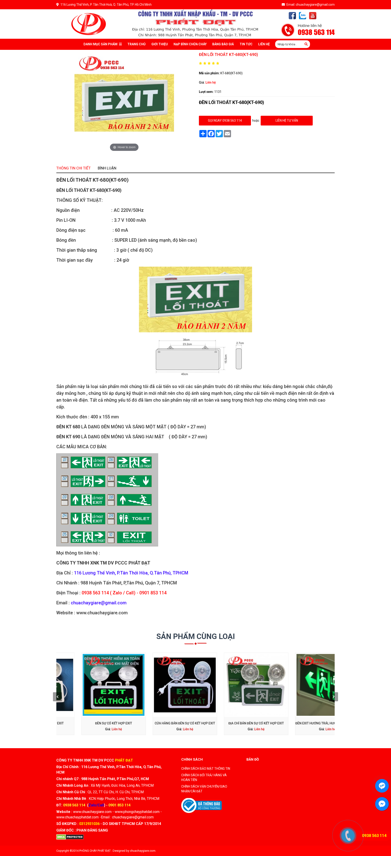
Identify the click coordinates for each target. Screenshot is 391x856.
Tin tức (246, 44)
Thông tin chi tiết (73, 168)
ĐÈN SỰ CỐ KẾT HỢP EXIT (88, 723)
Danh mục (100, 44)
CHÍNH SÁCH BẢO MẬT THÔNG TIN (205, 768)
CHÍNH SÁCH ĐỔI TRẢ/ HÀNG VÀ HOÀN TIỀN (204, 777)
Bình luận (107, 168)
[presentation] (57, 696)
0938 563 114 (316, 32)
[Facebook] (292, 15)
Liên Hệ (264, 44)
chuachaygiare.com (142, 850)
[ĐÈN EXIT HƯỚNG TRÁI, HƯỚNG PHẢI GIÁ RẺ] (302, 685)
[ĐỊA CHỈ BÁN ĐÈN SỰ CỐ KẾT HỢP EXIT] (231, 685)
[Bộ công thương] (201, 805)
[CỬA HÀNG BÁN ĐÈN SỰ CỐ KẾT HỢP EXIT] (160, 685)
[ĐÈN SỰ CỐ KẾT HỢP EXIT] (88, 685)
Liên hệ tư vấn (287, 120)
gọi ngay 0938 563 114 (225, 120)
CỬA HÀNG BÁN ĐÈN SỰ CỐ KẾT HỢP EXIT (160, 723)
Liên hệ (210, 82)
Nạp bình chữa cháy (190, 44)
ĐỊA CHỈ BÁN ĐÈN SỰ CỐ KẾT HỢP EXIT (231, 723)
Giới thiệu (159, 44)
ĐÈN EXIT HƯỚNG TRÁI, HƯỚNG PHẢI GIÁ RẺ (302, 723)
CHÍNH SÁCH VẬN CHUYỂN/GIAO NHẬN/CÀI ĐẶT (204, 789)
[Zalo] (302, 15)
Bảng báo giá (223, 44)
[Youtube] (312, 15)
